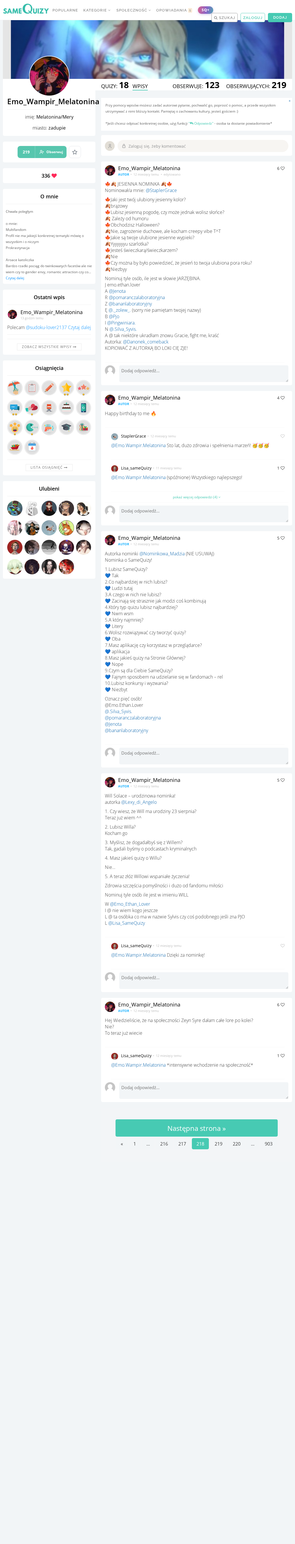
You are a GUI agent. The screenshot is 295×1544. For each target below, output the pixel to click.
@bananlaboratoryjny (130, 304)
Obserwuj (43, 152)
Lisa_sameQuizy (136, 468)
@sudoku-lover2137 (46, 327)
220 (237, 1144)
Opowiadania (173, 10)
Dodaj (280, 17)
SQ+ (205, 9)
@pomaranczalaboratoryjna (137, 297)
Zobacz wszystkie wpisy (47, 346)
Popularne (65, 10)
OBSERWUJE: (196, 86)
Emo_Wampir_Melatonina (51, 312)
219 (218, 1144)
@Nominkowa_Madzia (162, 553)
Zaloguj (252, 18)
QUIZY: (115, 86)
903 (269, 1144)
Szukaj (226, 18)
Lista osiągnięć (47, 467)
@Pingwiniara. (121, 323)
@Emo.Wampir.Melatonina (138, 445)
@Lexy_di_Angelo (139, 802)
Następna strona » (196, 1128)
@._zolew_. (120, 310)
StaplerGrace (133, 436)
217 (182, 1144)
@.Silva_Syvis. (123, 329)
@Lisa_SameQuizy (126, 923)
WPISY (140, 86)
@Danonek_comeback (146, 342)
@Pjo (114, 316)
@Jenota (117, 291)
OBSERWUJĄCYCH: (256, 86)
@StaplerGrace (161, 190)
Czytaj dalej (15, 278)
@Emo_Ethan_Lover (130, 904)
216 (164, 1144)
